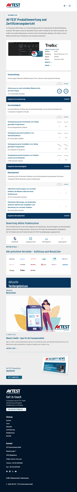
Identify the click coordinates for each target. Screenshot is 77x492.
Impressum (25, 478)
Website (47, 62)
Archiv (47, 65)
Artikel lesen (10, 348)
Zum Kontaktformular (15, 409)
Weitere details (11, 247)
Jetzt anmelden (13, 377)
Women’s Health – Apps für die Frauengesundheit (25, 338)
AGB (8, 478)
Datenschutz (15, 478)
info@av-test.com (16, 459)
